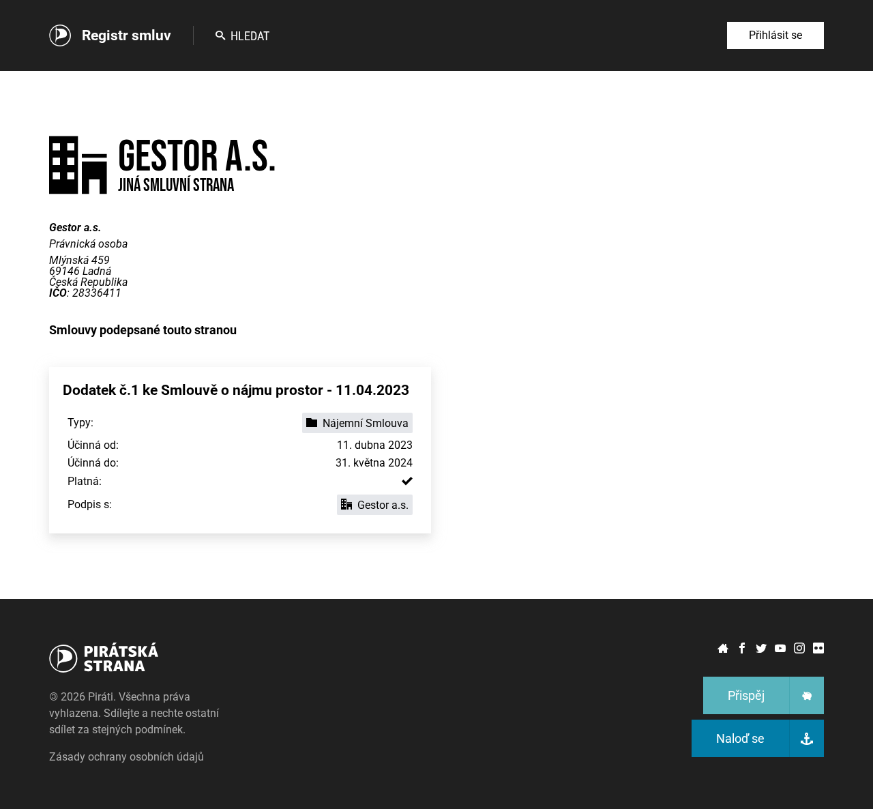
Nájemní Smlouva (366, 423)
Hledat (250, 36)
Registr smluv (126, 35)
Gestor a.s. (383, 505)
